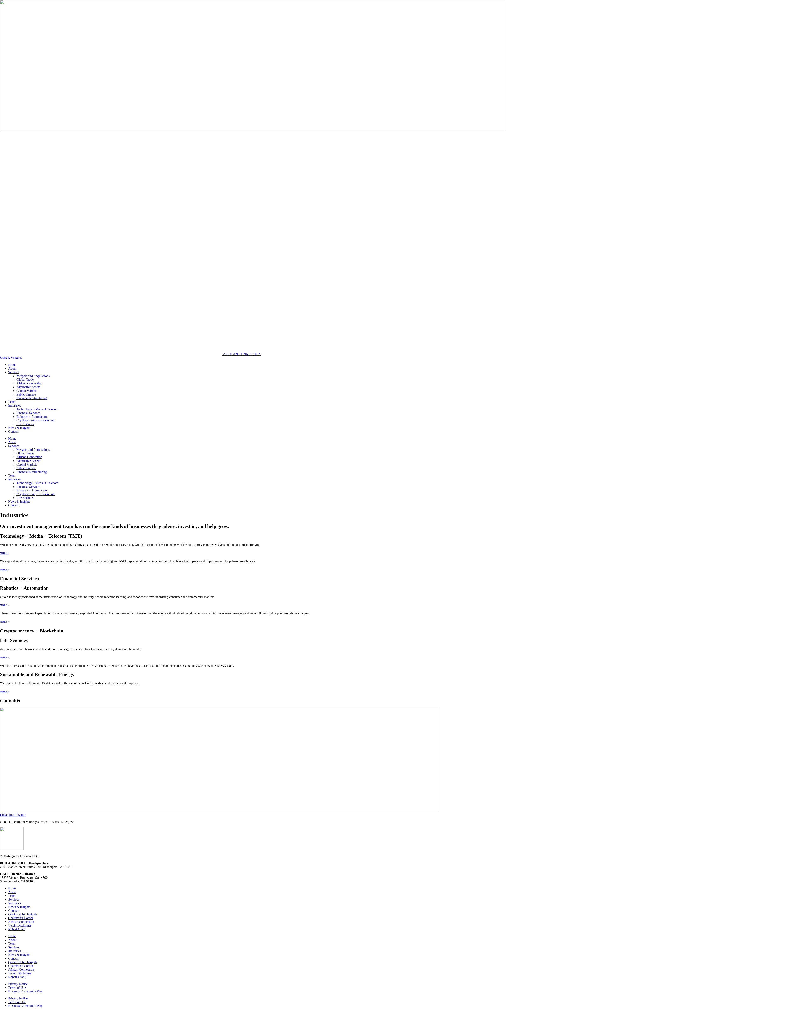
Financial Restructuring (31, 398)
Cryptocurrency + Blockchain (35, 420)
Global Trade (25, 379)
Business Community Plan (25, 991)
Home (12, 364)
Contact (13, 431)
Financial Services (28, 413)
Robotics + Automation (31, 416)
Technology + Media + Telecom (37, 409)
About (12, 368)
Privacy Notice (18, 984)
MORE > (4, 553)
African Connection (29, 383)
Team (11, 402)
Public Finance (26, 394)
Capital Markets (26, 390)
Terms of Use (17, 987)
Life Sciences (25, 424)
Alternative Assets (28, 387)
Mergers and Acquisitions (33, 376)
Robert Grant (16, 929)
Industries (14, 405)
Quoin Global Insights (22, 914)
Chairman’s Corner (20, 918)
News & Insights (19, 427)
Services (13, 372)
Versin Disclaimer (19, 925)
